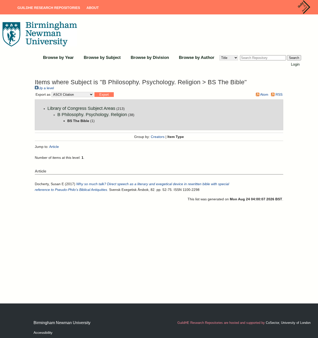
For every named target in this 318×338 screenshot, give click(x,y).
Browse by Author (196, 57)
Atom (263, 94)
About (92, 8)
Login (295, 64)
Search (294, 58)
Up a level (46, 88)
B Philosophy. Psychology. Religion (92, 114)
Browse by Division (150, 57)
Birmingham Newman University (62, 323)
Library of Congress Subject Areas (81, 108)
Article (54, 147)
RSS (278, 94)
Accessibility (43, 333)
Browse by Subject (102, 57)
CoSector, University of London (288, 323)
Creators (157, 137)
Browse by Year (58, 57)
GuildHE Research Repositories (48, 8)
